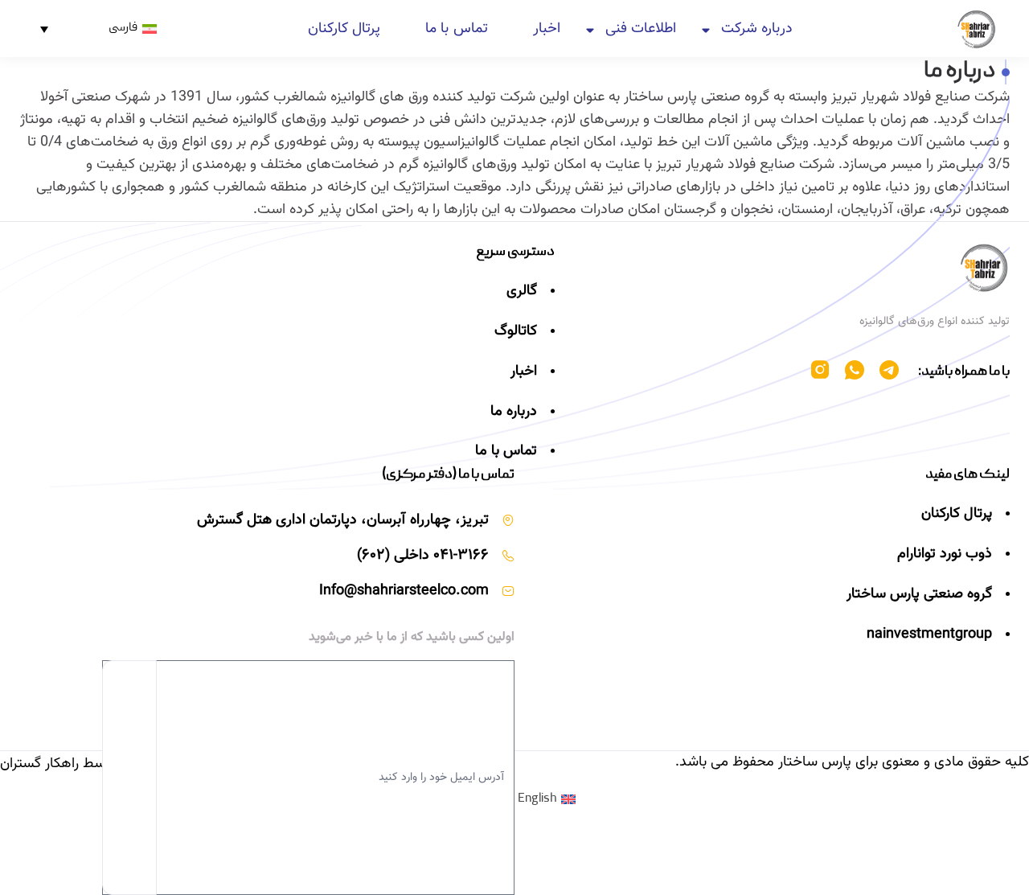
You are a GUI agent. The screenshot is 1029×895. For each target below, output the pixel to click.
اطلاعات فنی (640, 29)
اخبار (546, 29)
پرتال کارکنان (344, 29)
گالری (521, 291)
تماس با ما (456, 29)
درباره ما (513, 411)
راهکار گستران (39, 764)
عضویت (129, 777)
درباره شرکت (757, 29)
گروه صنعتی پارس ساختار (919, 594)
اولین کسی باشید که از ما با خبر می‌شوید (411, 637)
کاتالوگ (515, 331)
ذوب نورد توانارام (944, 554)
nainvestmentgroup (929, 634)
